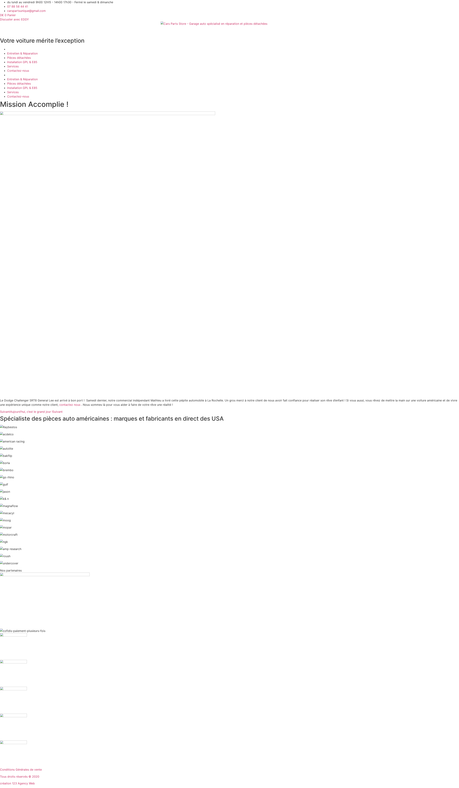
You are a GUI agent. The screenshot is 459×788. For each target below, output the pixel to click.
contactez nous (70, 404)
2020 (35, 776)
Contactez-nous (18, 70)
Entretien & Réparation (22, 53)
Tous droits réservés (14, 776)
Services (13, 66)
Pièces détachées (19, 57)
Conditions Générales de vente (21, 769)
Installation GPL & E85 (22, 62)
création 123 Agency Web (17, 783)
